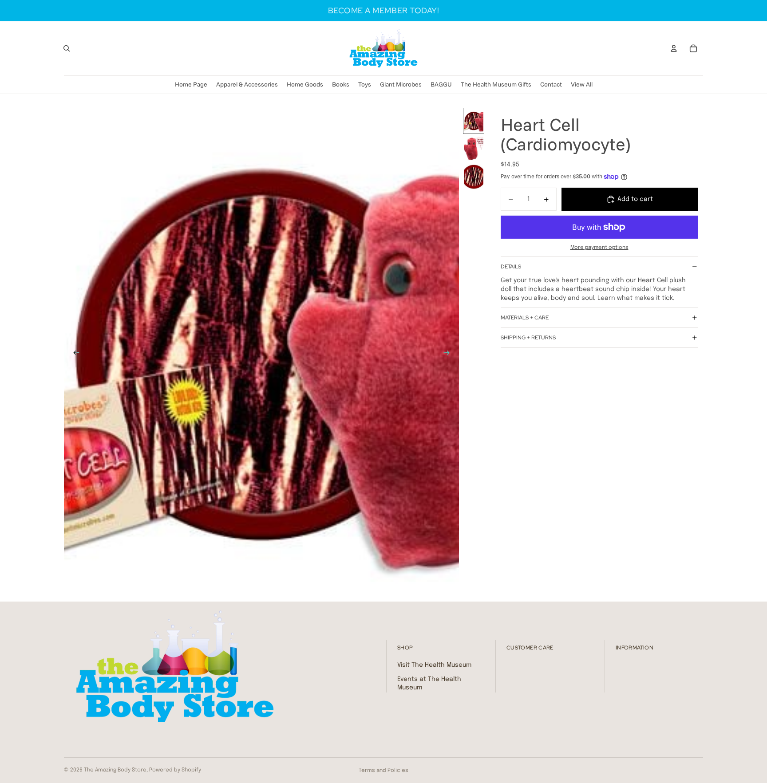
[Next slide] (449, 354)
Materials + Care (525, 317)
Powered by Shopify (175, 770)
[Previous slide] (73, 354)
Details (511, 266)
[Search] (66, 48)
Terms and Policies (383, 770)
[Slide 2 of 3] (473, 149)
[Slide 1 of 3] (473, 121)
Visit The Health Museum (434, 665)
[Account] (674, 48)
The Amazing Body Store (115, 770)
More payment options (599, 247)
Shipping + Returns (528, 337)
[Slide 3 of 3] (473, 177)
